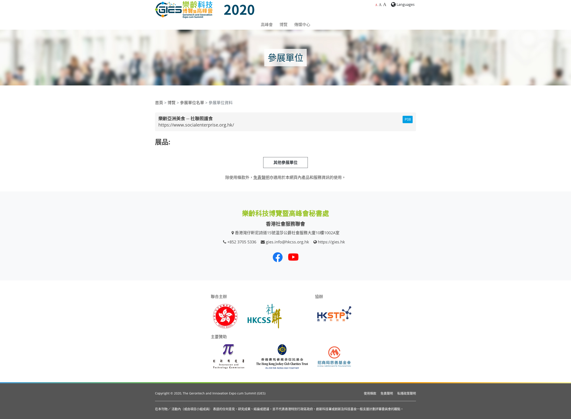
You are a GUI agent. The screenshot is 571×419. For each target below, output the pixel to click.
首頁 (159, 102)
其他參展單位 (285, 162)
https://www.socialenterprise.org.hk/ (196, 125)
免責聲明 (387, 393)
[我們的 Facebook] (277, 257)
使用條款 (370, 393)
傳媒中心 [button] (302, 24)
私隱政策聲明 (406, 393)
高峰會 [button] (267, 24)
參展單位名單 (192, 102)
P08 (408, 119)
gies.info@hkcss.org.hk (287, 242)
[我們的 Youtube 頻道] (293, 257)
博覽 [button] (283, 24)
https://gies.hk (331, 242)
